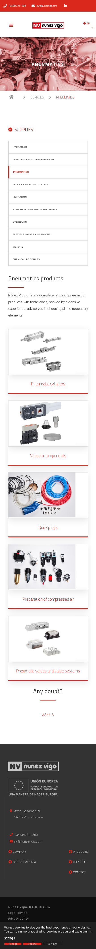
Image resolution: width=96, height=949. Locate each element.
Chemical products (26, 259)
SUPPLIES (37, 97)
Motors (18, 247)
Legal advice (17, 912)
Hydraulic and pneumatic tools (35, 209)
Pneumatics (21, 172)
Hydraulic (20, 147)
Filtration (20, 197)
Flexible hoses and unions (32, 234)
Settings (52, 944)
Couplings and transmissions (34, 159)
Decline (32, 944)
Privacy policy (18, 918)
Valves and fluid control (31, 184)
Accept (13, 944)
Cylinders (20, 222)
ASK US (48, 715)
